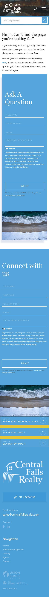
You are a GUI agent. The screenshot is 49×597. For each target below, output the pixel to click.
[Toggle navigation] (44, 8)
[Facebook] (4, 527)
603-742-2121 (27, 497)
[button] (44, 20)
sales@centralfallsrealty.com (21, 514)
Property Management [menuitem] (13, 549)
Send (24, 186)
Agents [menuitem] (6, 557)
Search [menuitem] (6, 545)
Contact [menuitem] (6, 561)
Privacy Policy (22, 167)
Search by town (14, 444)
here (4, 62)
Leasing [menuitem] (6, 553)
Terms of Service (16, 195)
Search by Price (14, 433)
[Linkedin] (8, 527)
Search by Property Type (20, 422)
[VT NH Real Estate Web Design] (24, 575)
